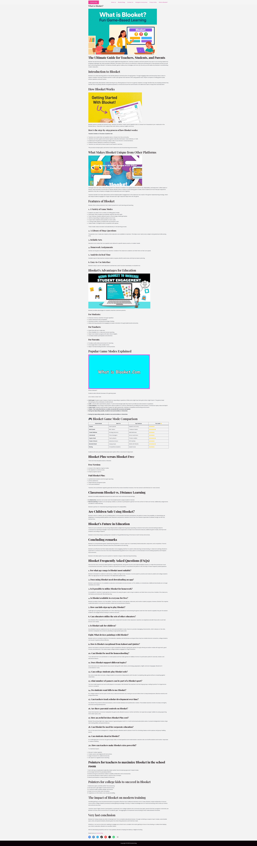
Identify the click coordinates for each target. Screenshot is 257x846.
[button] (93, 2)
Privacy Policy (153, 2)
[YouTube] (105, 837)
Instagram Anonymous (141, 2)
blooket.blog (99, 833)
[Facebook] (89, 837)
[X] (109, 837)
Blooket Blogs (121, 2)
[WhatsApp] (113, 837)
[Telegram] (97, 837)
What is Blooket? (163, 2)
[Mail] (117, 837)
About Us (113, 2)
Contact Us (130, 2)
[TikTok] (101, 837)
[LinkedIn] (93, 837)
